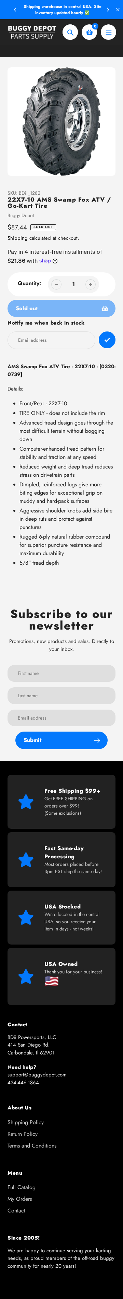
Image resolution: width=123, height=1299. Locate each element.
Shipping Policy (26, 1122)
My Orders (20, 1199)
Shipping (18, 238)
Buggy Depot (21, 215)
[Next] (107, 9)
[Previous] (15, 9)
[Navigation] (108, 32)
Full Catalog (22, 1187)
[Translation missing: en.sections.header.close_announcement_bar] (117, 9)
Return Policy (23, 1134)
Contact (16, 1211)
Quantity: (29, 283)
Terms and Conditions (32, 1146)
